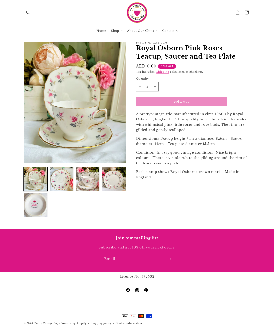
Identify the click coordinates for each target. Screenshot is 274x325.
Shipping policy (101, 323)
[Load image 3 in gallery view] (88, 179)
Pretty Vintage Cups (47, 323)
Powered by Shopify (74, 323)
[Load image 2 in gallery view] (62, 179)
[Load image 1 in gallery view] (36, 179)
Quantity (142, 78)
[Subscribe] (169, 259)
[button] (28, 12)
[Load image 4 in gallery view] (114, 179)
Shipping (162, 71)
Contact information (129, 323)
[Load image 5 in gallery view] (36, 205)
